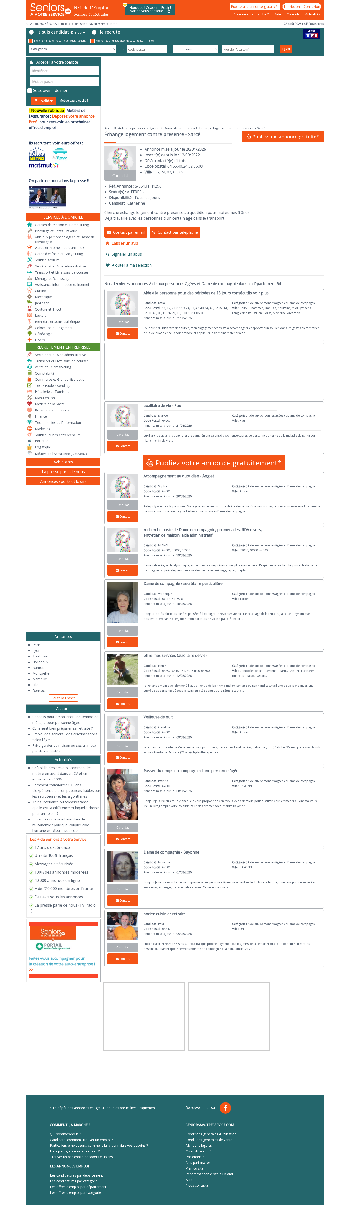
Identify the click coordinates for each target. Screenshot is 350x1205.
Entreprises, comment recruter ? (75, 1151)
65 (175, 166)
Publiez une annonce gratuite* (255, 6)
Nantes (38, 667)
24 (185, 166)
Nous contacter (198, 1185)
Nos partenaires (198, 1162)
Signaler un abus (127, 254)
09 (201, 166)
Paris (36, 644)
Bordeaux (40, 661)
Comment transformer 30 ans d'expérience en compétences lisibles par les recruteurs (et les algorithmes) (66, 790)
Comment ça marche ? (252, 14)
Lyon (36, 650)
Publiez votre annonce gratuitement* (218, 463)
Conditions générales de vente (209, 1139)
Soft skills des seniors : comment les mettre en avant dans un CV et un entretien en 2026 (62, 773)
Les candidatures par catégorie (74, 1181)
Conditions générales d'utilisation (211, 1134)
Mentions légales (199, 1145)
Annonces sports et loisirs (63, 481)
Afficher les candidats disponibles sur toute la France (125, 40)
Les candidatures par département (76, 1175)
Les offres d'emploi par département (78, 1187)
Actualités (312, 14)
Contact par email (129, 232)
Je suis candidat (61, 32)
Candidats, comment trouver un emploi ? (81, 1139)
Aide (278, 14)
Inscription (292, 6)
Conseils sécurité (199, 1151)
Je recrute (110, 32)
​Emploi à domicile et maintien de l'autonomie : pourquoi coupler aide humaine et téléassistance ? (60, 825)
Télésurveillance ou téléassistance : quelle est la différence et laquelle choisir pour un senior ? (65, 808)
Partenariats (195, 1157)
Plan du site (195, 1168)
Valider (47, 101)
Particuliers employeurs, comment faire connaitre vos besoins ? (99, 1145)
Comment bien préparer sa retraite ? (62, 728)
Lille (35, 684)
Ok (288, 49)
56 (196, 166)
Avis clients (63, 461)
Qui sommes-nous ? (65, 1134)
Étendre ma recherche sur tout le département (60, 40)
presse (46, 905)
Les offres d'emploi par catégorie (75, 1192)
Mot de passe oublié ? (74, 101)
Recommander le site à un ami (209, 1174)
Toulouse (40, 656)
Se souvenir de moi (50, 90)
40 (180, 166)
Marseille (39, 679)
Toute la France (63, 698)
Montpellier (41, 673)
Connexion (312, 6)
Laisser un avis (125, 243)
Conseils (293, 14)
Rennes (38, 690)
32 (190, 166)
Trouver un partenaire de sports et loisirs (81, 1157)
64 (169, 166)
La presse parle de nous (63, 471)
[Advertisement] (214, 90)
